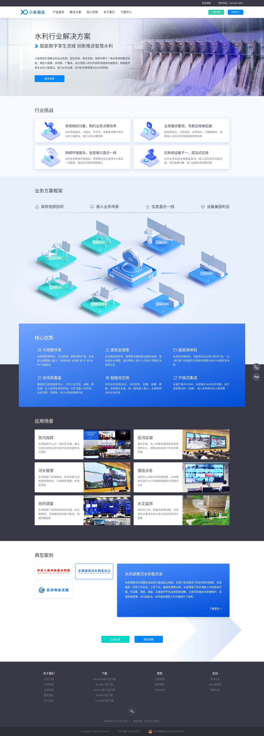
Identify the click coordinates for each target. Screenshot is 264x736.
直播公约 (215, 689)
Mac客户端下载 (104, 684)
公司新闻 (49, 689)
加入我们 (49, 700)
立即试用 (160, 679)
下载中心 (126, 12)
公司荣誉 (49, 684)
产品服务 (58, 12)
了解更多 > (215, 608)
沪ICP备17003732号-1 (129, 731)
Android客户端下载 (104, 689)
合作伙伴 (160, 689)
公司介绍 (49, 679)
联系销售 (206, 3)
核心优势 (92, 12)
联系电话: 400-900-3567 (116, 721)
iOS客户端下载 (104, 695)
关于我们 (109, 12)
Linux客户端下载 (104, 700)
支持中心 (215, 679)
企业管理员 (215, 684)
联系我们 (49, 695)
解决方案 (75, 12)
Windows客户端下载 (104, 679)
